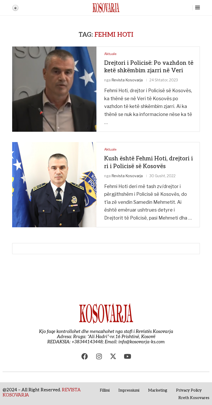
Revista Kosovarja (127, 80)
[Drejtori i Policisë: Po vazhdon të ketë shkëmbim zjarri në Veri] (54, 89)
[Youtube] (127, 356)
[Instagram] (99, 356)
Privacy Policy (189, 390)
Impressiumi (128, 390)
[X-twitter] (113, 356)
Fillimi (105, 390)
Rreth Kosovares (193, 397)
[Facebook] (84, 356)
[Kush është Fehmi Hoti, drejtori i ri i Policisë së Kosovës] (54, 184)
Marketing (157, 390)
